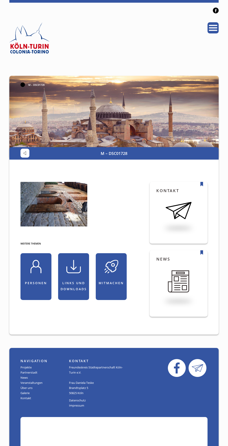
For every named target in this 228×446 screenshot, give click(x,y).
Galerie (25, 393)
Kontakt (25, 398)
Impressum (76, 405)
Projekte (26, 367)
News (24, 378)
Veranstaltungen (31, 383)
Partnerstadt (28, 372)
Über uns (26, 388)
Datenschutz (77, 400)
